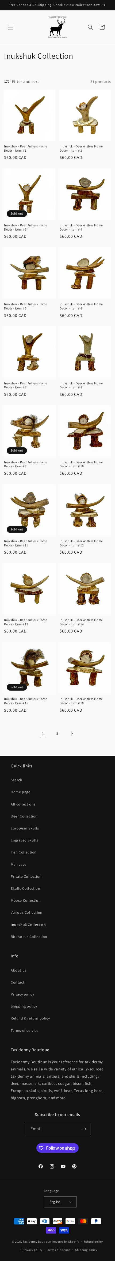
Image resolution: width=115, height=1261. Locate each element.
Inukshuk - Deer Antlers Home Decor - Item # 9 (25, 464)
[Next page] (72, 733)
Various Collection (27, 912)
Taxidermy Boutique (37, 1241)
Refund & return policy (30, 1018)
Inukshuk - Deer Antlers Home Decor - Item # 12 (81, 543)
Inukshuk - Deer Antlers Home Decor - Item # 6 (81, 306)
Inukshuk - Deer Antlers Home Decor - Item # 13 (25, 622)
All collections (23, 804)
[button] (11, 27)
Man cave (18, 864)
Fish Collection (24, 852)
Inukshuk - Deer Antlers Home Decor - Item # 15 (25, 701)
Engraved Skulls (24, 840)
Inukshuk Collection (28, 924)
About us (18, 970)
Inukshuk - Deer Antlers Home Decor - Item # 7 (25, 385)
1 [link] (43, 733)
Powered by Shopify (65, 1241)
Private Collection (26, 876)
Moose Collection (26, 900)
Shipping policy (24, 1006)
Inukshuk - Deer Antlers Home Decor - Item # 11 (25, 543)
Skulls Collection (25, 888)
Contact (17, 982)
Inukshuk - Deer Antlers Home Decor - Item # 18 (81, 701)
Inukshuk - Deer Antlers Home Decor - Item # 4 (81, 227)
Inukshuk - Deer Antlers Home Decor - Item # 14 (81, 622)
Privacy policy (22, 994)
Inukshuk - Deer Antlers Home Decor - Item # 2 (81, 148)
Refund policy (93, 1241)
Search (16, 779)
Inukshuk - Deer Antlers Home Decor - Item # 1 (25, 148)
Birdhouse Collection (29, 936)
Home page (20, 791)
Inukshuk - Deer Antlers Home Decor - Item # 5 (25, 306)
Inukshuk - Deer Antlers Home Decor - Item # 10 (81, 464)
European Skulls (25, 828)
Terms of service (25, 1030)
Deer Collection (24, 816)
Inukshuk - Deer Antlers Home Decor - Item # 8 (81, 385)
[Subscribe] (84, 1129)
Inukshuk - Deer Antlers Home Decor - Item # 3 (25, 227)
